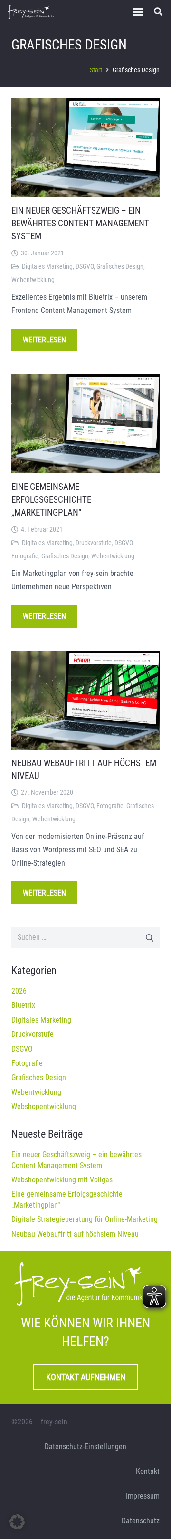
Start (96, 70)
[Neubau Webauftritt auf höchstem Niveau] (85, 700)
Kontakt (148, 1471)
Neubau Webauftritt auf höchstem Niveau (75, 1233)
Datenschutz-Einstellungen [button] (85, 1446)
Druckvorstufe (94, 543)
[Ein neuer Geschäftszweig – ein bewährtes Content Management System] (85, 147)
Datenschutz (141, 1520)
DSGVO (85, 267)
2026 (19, 990)
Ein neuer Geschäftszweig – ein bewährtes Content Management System (80, 223)
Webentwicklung (33, 280)
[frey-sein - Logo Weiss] (31, 12)
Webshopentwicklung (43, 1106)
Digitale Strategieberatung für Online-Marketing (84, 1219)
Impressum (143, 1495)
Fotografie (24, 556)
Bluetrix (23, 1005)
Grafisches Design (119, 267)
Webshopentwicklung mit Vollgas (62, 1179)
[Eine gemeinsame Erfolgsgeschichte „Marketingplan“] (85, 423)
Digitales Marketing (47, 267)
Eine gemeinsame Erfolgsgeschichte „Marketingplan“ (51, 499)
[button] (138, 12)
